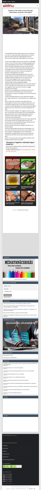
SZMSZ (20, 14)
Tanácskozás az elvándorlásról (9, 357)
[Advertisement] (20, 43)
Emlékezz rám (8, 291)
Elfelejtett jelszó (7, 297)
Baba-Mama (5, 448)
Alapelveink (13, 488)
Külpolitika (30, 14)
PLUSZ (4, 1)
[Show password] (35, 289)
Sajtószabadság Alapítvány (8, 459)
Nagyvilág (34, 14)
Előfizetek (13, 1)
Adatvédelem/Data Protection (21, 488)
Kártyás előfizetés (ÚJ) (25, 149)
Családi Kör (5, 445)
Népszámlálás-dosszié (8, 355)
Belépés (8, 1)
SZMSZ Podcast (6, 453)
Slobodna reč (5, 456)
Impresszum (8, 488)
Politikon (4, 451)
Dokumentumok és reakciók (20, 279)
